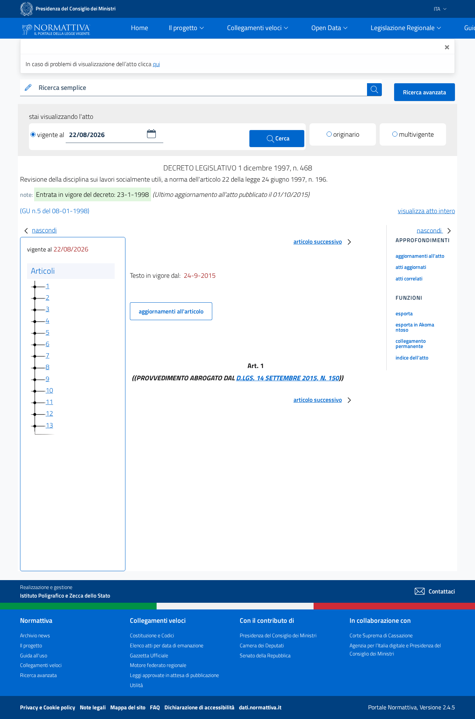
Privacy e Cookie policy (48, 707)
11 (49, 402)
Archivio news (35, 635)
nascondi (44, 230)
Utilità (136, 685)
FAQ (155, 707)
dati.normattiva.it (260, 707)
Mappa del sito (128, 707)
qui (156, 63)
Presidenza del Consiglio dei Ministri (278, 635)
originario (346, 134)
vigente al (51, 135)
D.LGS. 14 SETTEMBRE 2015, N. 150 (287, 378)
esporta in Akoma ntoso (415, 327)
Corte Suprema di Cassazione (381, 635)
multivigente (416, 134)
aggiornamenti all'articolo (171, 311)
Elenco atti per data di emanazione (166, 645)
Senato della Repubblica (265, 655)
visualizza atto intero (426, 211)
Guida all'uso (33, 655)
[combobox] (201, 87)
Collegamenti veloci (41, 665)
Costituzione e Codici (152, 635)
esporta (404, 313)
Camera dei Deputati (262, 645)
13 (49, 425)
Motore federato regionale (158, 665)
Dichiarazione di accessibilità (200, 707)
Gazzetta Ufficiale (149, 655)
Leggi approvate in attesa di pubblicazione (174, 675)
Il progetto (31, 645)
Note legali (93, 707)
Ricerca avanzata (424, 92)
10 (49, 390)
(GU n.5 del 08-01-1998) (54, 211)
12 (49, 413)
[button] (151, 133)
